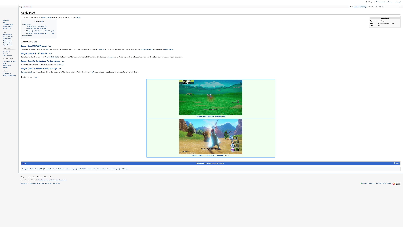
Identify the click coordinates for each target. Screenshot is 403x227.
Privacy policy (24, 183)
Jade (31, 72)
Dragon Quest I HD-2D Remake (34, 46)
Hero (46, 49)
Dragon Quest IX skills (104, 169)
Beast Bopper (168, 49)
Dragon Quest (46, 17)
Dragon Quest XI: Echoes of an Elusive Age (39, 69)
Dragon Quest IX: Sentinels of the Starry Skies (40, 61)
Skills (32, 169)
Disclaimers (48, 183)
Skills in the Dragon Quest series (210, 163)
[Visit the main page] (9, 8)
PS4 (223, 116)
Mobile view (56, 183)
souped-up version (147, 49)
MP (93, 72)
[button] (397, 163)
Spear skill (60, 64)
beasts (78, 17)
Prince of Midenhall (51, 57)
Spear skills (39, 169)
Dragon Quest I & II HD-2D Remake (208, 116)
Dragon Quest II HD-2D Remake (34, 54)
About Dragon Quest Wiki (37, 183)
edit (35, 42)
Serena (23, 72)
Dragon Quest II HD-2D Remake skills (83, 169)
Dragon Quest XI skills (120, 169)
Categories (25, 169)
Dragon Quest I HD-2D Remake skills (56, 169)
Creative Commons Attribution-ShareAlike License (52, 180)
